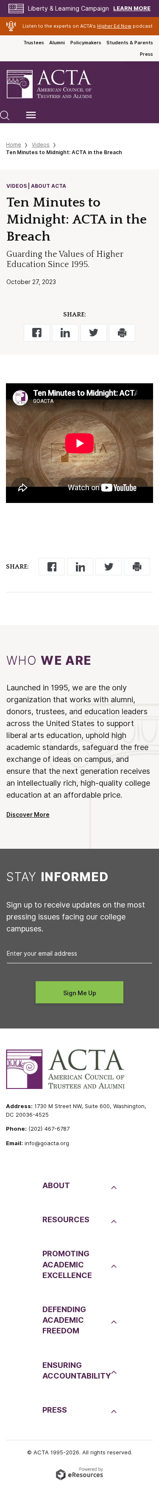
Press (146, 54)
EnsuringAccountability (75, 1370)
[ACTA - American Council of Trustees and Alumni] (56, 84)
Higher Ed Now (114, 26)
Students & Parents (129, 43)
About (56, 1185)
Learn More (132, 8)
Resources (65, 1219)
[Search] (4, 115)
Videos (41, 144)
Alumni (57, 43)
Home (13, 144)
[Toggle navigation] (31, 115)
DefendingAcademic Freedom (64, 1320)
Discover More (28, 814)
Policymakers (85, 43)
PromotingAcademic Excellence (67, 1264)
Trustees (33, 43)
